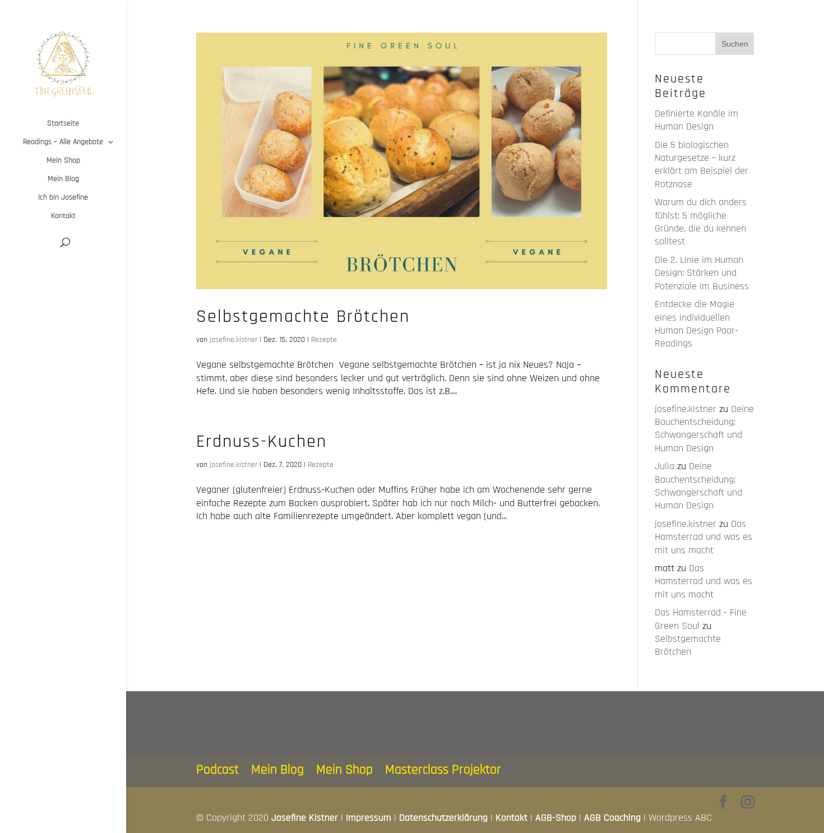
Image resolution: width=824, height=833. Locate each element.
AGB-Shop (555, 817)
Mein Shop (63, 160)
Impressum (368, 817)
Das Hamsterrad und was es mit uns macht (703, 537)
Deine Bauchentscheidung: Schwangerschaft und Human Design (704, 428)
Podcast (217, 769)
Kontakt (63, 216)
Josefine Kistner (304, 817)
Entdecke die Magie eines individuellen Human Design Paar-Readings (696, 324)
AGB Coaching (612, 817)
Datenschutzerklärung (443, 817)
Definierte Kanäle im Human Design (696, 120)
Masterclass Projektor (443, 769)
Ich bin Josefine (63, 197)
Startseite (63, 123)
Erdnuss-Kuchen (261, 441)
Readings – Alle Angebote (63, 142)
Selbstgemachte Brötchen (303, 316)
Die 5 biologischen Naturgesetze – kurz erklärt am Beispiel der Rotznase (701, 164)
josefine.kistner (233, 340)
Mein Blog (63, 179)
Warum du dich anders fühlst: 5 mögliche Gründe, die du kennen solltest (701, 222)
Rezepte (324, 340)
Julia (664, 466)
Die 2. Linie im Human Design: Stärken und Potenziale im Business (702, 273)
